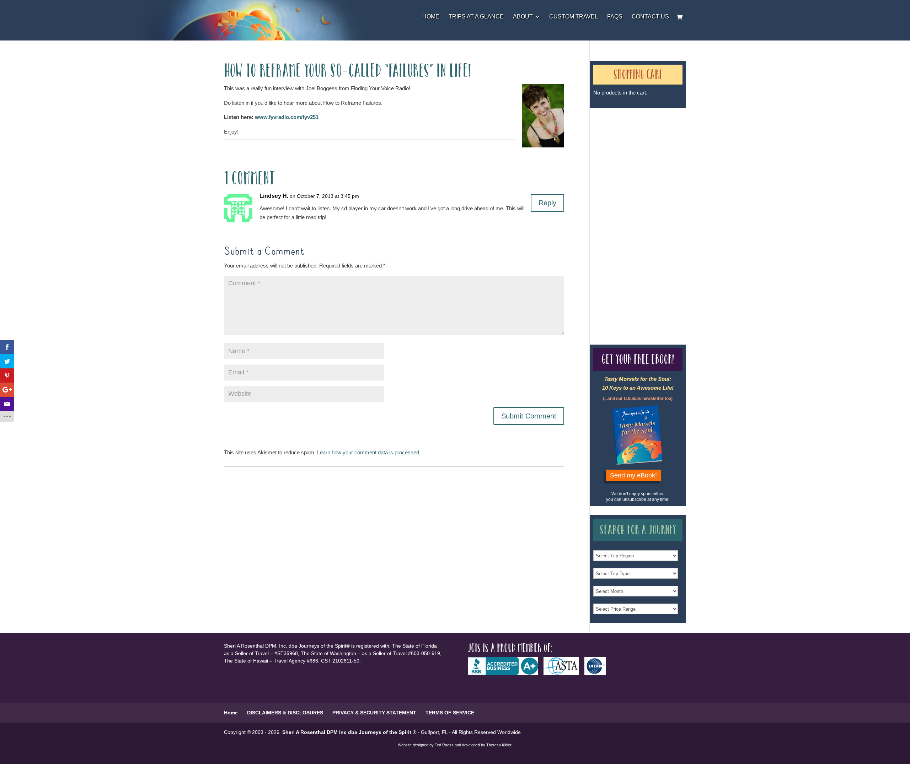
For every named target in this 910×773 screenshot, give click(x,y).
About (523, 17)
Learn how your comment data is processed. (369, 452)
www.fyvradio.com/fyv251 (286, 117)
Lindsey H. (273, 196)
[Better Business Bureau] (506, 673)
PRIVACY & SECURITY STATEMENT (374, 712)
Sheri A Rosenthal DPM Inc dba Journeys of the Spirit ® (349, 732)
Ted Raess (444, 745)
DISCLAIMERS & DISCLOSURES (285, 712)
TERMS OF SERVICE (449, 712)
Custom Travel (573, 17)
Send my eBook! (633, 475)
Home (430, 17)
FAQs (614, 17)
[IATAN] (597, 673)
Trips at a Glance (476, 17)
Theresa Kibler (498, 745)
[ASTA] (564, 673)
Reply (547, 203)
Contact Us (650, 17)
